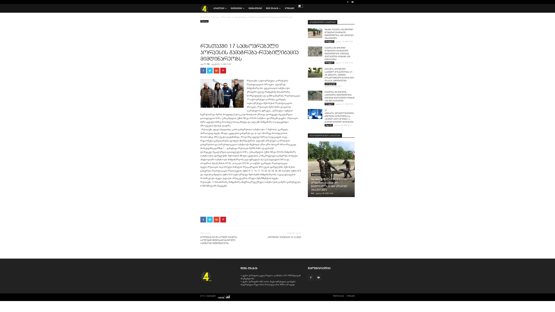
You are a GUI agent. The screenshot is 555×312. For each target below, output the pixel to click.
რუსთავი (215, 17)
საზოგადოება (330, 84)
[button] (343, 2)
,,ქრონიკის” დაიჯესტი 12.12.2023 (284, 237)
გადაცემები (236, 8)
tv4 (208, 64)
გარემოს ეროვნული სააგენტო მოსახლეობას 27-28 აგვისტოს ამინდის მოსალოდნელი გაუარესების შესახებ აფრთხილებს (339, 75)
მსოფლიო (329, 41)
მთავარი (204, 17)
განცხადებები (255, 8)
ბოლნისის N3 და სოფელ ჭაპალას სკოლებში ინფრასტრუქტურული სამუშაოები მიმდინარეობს (218, 240)
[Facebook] (348, 2)
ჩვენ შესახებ (272, 8)
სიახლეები (218, 8)
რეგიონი (328, 125)
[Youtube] (352, 2)
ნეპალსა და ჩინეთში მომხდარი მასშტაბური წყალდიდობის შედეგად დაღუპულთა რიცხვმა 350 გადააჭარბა (337, 54)
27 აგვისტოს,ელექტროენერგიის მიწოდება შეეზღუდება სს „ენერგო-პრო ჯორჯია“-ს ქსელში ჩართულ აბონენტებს (339, 116)
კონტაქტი (289, 8)
